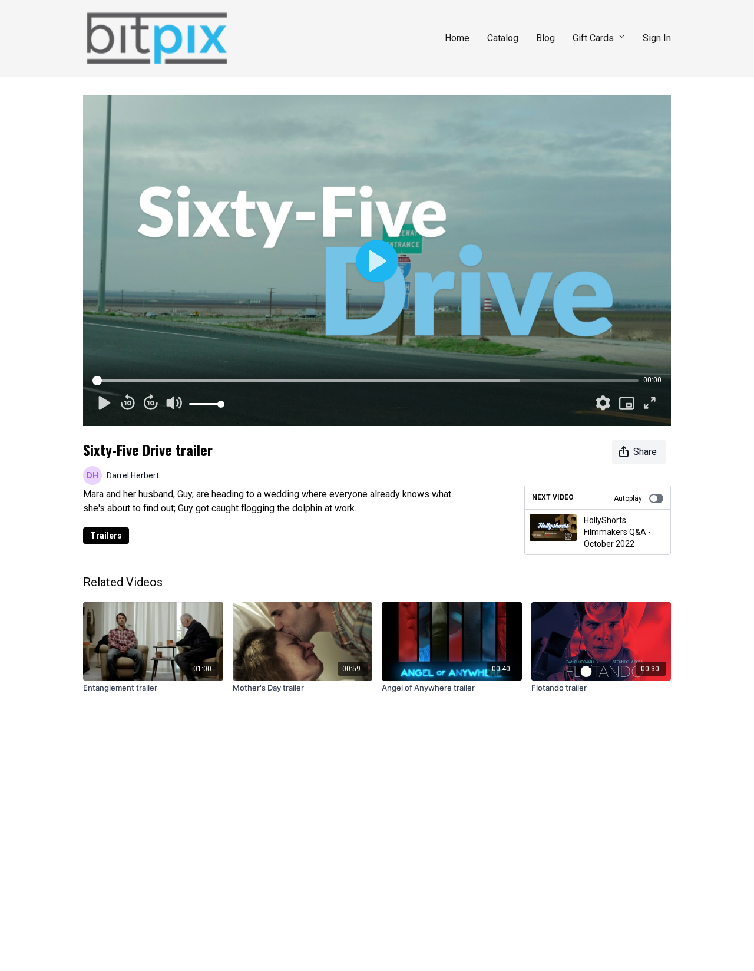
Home (457, 38)
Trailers (106, 535)
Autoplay (628, 498)
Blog (545, 38)
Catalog (502, 38)
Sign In (657, 38)
